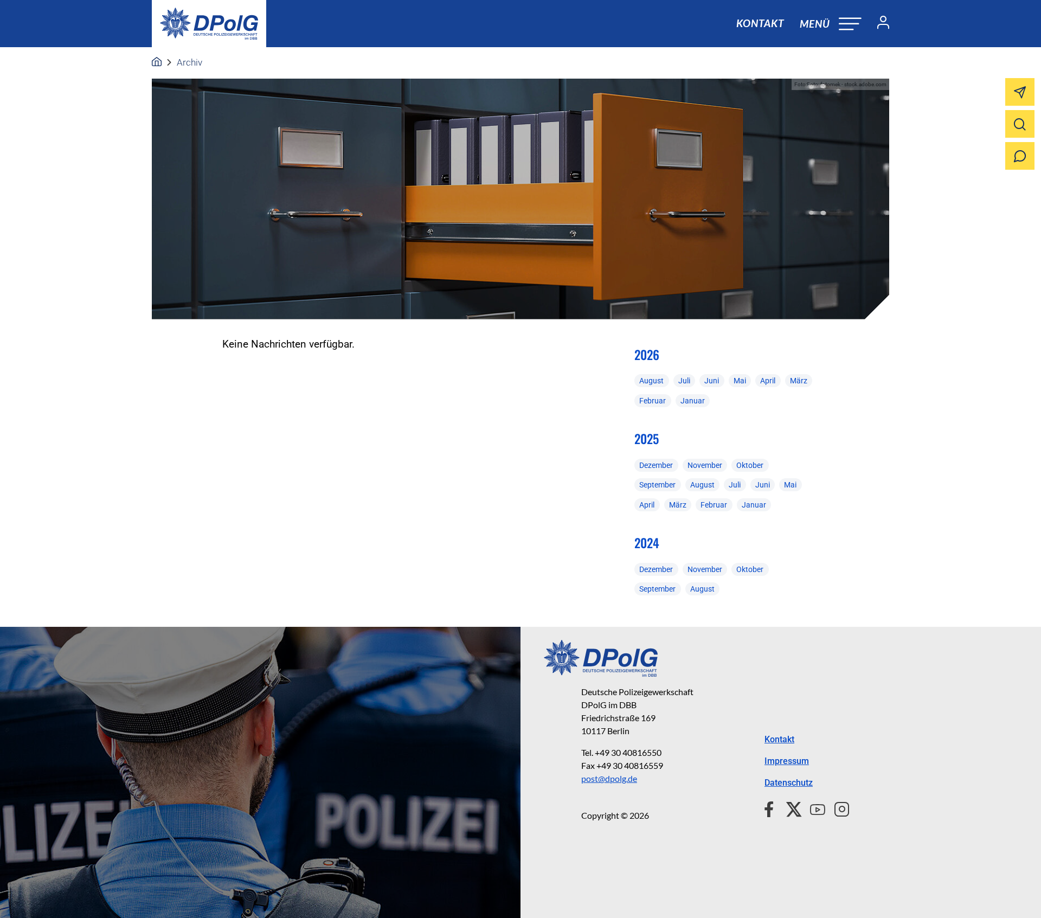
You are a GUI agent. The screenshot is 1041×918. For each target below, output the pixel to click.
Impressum (786, 761)
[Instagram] (837, 808)
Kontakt (760, 23)
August (651, 380)
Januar (692, 400)
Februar (652, 400)
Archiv (189, 62)
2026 (646, 354)
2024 (646, 543)
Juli (684, 380)
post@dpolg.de (609, 778)
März (798, 380)
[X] (789, 808)
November (704, 465)
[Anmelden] (879, 24)
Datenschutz (788, 783)
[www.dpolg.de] (157, 62)
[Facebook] (771, 808)
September (657, 484)
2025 (646, 438)
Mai (740, 380)
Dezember (656, 465)
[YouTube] (813, 808)
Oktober (749, 465)
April (767, 380)
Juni (711, 380)
